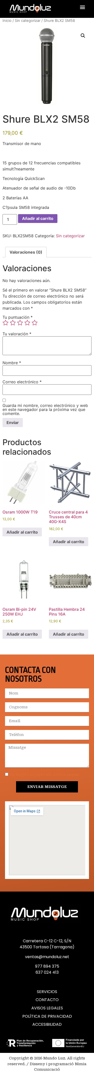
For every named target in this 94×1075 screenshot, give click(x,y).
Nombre (12, 363)
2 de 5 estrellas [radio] (13, 323)
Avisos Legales (47, 1008)
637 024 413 (47, 972)
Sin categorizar (27, 20)
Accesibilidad (47, 1024)
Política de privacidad (47, 1016)
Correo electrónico (22, 382)
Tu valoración (17, 334)
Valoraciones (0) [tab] (26, 252)
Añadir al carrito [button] (22, 532)
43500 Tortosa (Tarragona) (47, 947)
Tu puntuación (18, 317)
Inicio (7, 20)
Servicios (47, 992)
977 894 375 (47, 966)
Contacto (47, 1000)
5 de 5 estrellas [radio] (35, 323)
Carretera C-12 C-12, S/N (47, 941)
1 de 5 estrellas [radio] (6, 323)
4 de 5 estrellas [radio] (27, 323)
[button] (82, 7)
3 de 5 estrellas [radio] (20, 323)
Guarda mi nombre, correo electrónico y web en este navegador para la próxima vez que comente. (45, 409)
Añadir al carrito (37, 218)
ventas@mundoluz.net (47, 957)
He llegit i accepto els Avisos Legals (44, 775)
